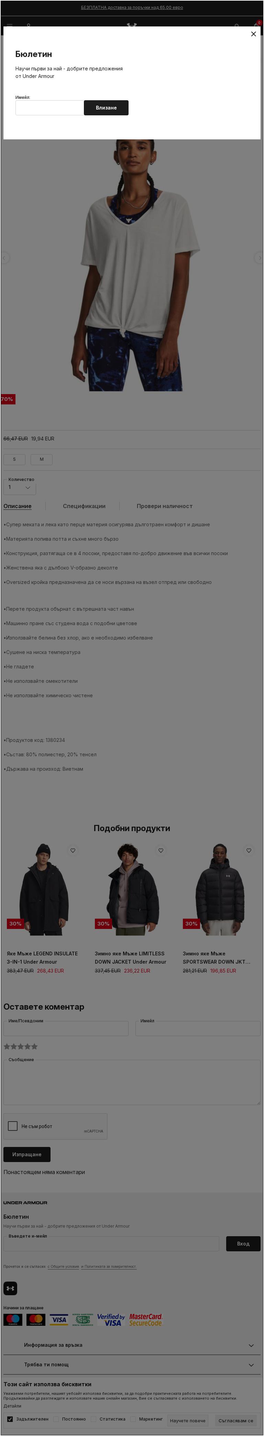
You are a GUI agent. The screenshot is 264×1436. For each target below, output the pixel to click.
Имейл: (22, 97)
